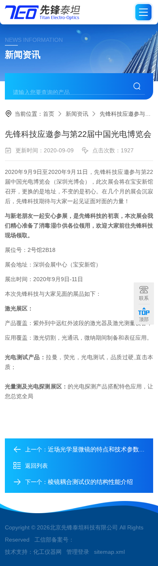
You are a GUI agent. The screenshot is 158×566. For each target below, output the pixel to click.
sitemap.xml (109, 552)
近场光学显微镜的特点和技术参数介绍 (99, 449)
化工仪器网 (47, 552)
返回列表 (36, 465)
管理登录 (77, 552)
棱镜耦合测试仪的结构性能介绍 (90, 481)
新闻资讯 (77, 114)
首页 (48, 114)
